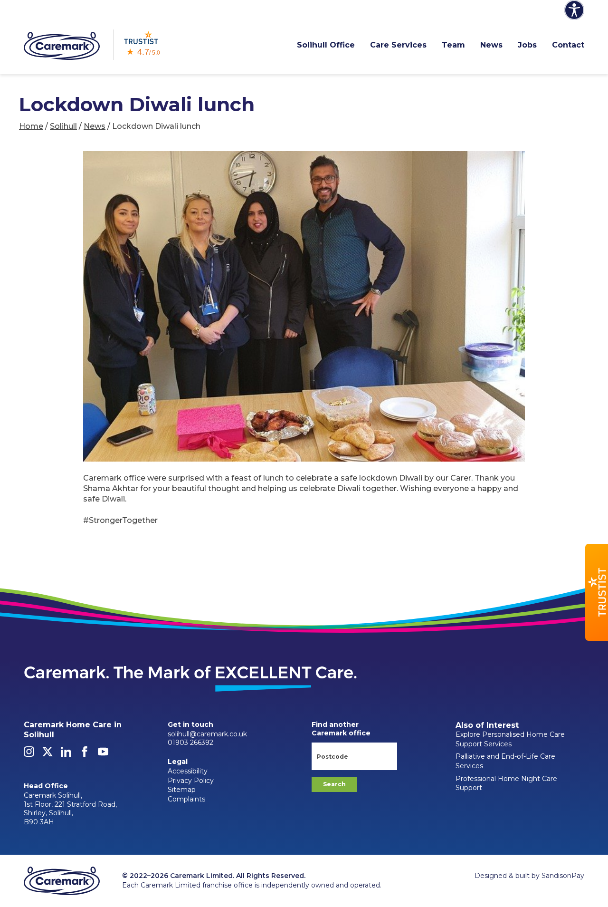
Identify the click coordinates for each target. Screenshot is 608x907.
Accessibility (188, 771)
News (491, 44)
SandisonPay (563, 875)
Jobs (527, 44)
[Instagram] (29, 754)
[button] (596, 592)
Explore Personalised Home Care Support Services (510, 739)
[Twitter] (47, 754)
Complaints (186, 799)
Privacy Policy (191, 780)
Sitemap (182, 789)
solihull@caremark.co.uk (207, 734)
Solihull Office (326, 44)
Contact (568, 44)
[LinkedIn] (66, 754)
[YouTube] (103, 754)
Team (453, 44)
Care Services (398, 44)
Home (31, 126)
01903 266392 (190, 742)
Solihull (63, 126)
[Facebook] (84, 754)
